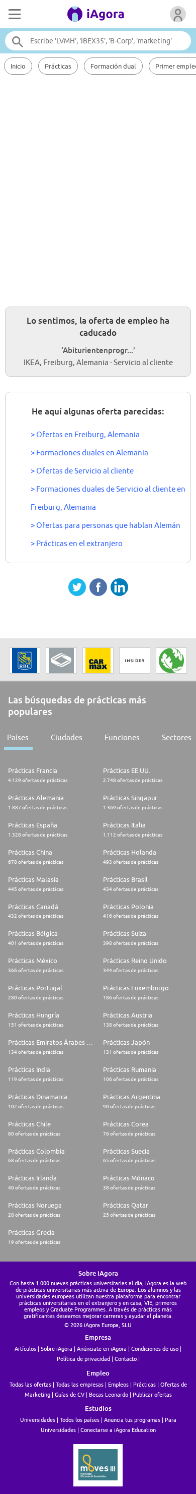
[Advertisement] (98, 189)
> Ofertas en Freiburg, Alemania (85, 434)
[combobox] (98, 40)
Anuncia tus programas (132, 1419)
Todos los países (80, 1419)
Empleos (118, 1384)
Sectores (176, 737)
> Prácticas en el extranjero (77, 543)
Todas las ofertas (30, 1384)
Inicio (18, 66)
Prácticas (58, 66)
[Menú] (13, 14)
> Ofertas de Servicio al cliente (82, 470)
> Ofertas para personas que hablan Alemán (105, 525)
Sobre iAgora (56, 1348)
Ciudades (66, 737)
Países (18, 737)
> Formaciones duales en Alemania (89, 452)
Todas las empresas (80, 1384)
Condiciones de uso (154, 1348)
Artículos (25, 1348)
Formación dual (113, 66)
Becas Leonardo (108, 1394)
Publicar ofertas (152, 1394)
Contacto (126, 1358)
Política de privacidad (83, 1358)
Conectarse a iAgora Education (118, 1429)
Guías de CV (69, 1394)
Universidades (37, 1419)
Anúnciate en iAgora (102, 1348)
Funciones (122, 737)
